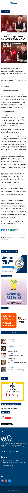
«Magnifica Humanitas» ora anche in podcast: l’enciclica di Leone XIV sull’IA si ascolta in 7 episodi (17, 357)
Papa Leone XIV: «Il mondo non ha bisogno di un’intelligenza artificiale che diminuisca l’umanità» (17, 350)
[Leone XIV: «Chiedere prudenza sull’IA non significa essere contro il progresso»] (3, 341)
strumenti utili (4, 239)
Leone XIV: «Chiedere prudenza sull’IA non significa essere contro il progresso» (17, 342)
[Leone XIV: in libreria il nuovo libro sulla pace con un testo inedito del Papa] (3, 362)
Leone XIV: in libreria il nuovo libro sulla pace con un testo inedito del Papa (17, 363)
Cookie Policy (7, 490)
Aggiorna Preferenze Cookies (17, 490)
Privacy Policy (23, 488)
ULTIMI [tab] (14, 332)
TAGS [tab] (14, 335)
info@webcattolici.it (8, 465)
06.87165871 (6, 468)
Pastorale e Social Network (19, 237)
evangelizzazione (8, 237)
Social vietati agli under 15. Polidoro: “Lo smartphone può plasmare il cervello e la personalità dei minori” (17, 371)
